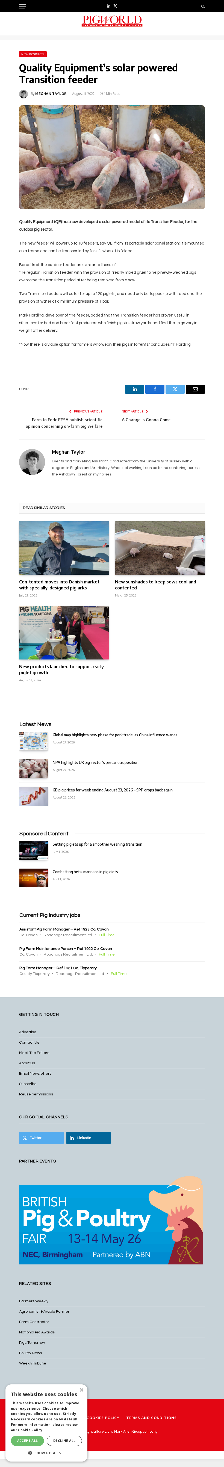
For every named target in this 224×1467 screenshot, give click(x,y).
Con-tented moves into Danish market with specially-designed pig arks (59, 585)
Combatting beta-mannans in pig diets (85, 871)
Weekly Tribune (32, 1363)
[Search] (202, 6)
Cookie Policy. (30, 1430)
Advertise (27, 1032)
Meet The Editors (34, 1053)
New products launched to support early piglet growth (61, 669)
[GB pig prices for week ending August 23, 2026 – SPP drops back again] (33, 796)
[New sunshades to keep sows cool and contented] (160, 548)
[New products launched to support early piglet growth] (64, 632)
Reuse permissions (36, 1094)
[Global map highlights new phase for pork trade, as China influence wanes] (33, 741)
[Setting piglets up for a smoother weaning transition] (33, 850)
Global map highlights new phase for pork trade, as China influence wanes (115, 735)
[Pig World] (112, 21)
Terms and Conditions (151, 1417)
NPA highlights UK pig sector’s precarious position (95, 762)
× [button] (81, 1390)
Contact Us (29, 1042)
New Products (33, 54)
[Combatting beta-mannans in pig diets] (33, 878)
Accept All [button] (27, 1440)
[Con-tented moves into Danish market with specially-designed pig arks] (64, 548)
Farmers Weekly (33, 1301)
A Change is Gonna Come (146, 419)
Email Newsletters (35, 1074)
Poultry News (30, 1353)
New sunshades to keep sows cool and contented (155, 585)
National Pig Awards (37, 1332)
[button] (46, 1453)
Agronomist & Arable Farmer (44, 1312)
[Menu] (22, 6)
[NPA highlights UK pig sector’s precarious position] (33, 768)
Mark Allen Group (128, 1431)
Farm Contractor (34, 1322)
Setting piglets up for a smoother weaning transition (97, 844)
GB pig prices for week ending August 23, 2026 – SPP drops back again (113, 790)
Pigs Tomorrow (32, 1343)
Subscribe (28, 1084)
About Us (27, 1063)
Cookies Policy (103, 1417)
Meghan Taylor (51, 94)
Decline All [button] (64, 1440)
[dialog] (46, 1423)
